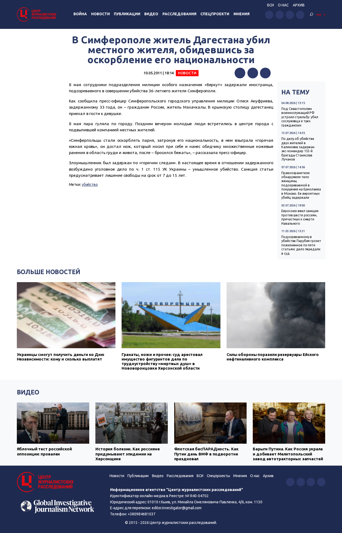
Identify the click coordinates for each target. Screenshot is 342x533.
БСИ (270, 5)
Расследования (179, 14)
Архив (299, 5)
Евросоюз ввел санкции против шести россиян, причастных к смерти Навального (299, 217)
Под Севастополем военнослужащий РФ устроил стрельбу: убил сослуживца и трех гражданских (299, 117)
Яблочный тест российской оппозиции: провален (44, 451)
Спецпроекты (218, 476)
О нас (283, 5)
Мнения (242, 14)
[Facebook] (240, 73)
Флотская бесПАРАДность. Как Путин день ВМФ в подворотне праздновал (206, 454)
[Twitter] (252, 73)
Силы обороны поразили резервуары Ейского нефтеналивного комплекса (273, 356)
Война (80, 14)
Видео (151, 14)
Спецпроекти (214, 14)
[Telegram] (265, 73)
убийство (90, 184)
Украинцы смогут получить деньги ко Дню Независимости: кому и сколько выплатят (60, 356)
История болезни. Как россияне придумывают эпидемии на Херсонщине (127, 454)
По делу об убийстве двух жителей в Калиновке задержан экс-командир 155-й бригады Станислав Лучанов (297, 149)
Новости (100, 14)
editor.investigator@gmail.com (176, 508)
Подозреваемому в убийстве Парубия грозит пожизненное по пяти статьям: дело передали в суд (301, 245)
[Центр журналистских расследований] (37, 14)
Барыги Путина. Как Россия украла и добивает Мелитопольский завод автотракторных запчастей (288, 454)
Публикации (127, 14)
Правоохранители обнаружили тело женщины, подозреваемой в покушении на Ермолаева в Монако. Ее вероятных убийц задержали (301, 185)
